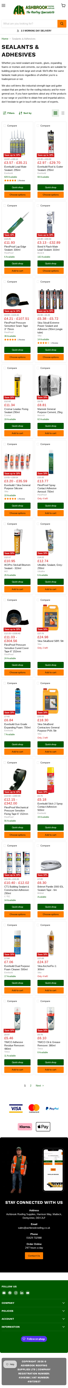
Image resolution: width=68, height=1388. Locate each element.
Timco (7, 1052)
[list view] (62, 113)
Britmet (40, 893)
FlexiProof (8, 253)
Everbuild (8, 173)
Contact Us (34, 1255)
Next (39, 1085)
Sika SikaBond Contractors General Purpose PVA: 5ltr (48, 727)
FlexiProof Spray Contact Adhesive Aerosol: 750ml (46, 488)
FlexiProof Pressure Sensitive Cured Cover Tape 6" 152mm (16, 648)
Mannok (41, 415)
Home (5, 38)
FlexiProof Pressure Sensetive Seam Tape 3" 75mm (16, 326)
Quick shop (17, 187)
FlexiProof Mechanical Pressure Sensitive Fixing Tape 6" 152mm (16, 810)
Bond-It (40, 253)
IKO (6, 571)
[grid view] (55, 113)
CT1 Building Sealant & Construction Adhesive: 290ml (16, 889)
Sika (39, 336)
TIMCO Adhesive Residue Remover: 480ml (14, 1045)
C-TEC (7, 896)
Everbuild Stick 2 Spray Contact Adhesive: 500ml (50, 806)
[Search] (61, 24)
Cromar (7, 415)
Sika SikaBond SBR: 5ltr (50, 641)
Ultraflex (41, 571)
